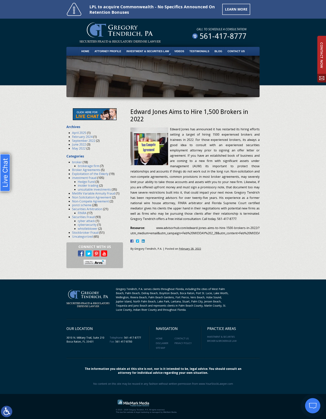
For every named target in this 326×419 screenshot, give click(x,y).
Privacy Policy (183, 343)
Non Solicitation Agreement (91, 197)
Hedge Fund (86, 182)
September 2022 (83, 141)
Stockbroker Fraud (85, 232)
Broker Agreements (86, 170)
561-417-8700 (123, 341)
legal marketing (142, 412)
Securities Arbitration (87, 209)
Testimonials (199, 51)
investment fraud (84, 178)
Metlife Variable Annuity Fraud (93, 193)
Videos (179, 51)
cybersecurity (87, 225)
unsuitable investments (94, 189)
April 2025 (79, 133)
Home (85, 51)
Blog (218, 51)
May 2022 (79, 148)
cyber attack (86, 221)
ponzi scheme (81, 205)
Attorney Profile (108, 51)
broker (77, 162)
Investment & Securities (221, 337)
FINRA (82, 213)
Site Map (160, 348)
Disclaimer (162, 343)
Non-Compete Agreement (90, 201)
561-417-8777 (132, 337)
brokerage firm (88, 166)
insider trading (88, 185)
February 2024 (82, 137)
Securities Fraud (83, 217)
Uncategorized (82, 236)
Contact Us (236, 51)
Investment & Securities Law (147, 51)
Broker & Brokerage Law (222, 341)
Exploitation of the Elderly (90, 174)
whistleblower (88, 229)
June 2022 (79, 144)
